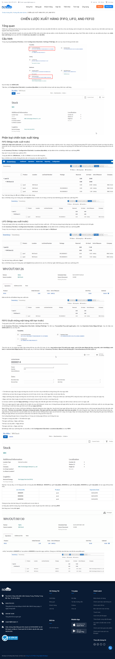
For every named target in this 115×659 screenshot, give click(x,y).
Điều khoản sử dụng (99, 598)
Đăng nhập (109, 6)
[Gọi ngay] (110, 648)
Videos (73, 605)
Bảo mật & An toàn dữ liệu (101, 608)
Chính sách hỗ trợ (98, 605)
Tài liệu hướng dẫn (7, 12)
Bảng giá (52, 602)
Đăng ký (100, 6)
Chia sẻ (73, 608)
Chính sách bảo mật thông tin (102, 602)
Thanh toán (96, 612)
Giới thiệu (52, 598)
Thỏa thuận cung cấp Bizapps (102, 619)
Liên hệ (51, 608)
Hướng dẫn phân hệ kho (20, 12)
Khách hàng (53, 605)
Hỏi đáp (73, 598)
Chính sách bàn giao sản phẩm (102, 628)
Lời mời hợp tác (54, 627)
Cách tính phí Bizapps (100, 615)
